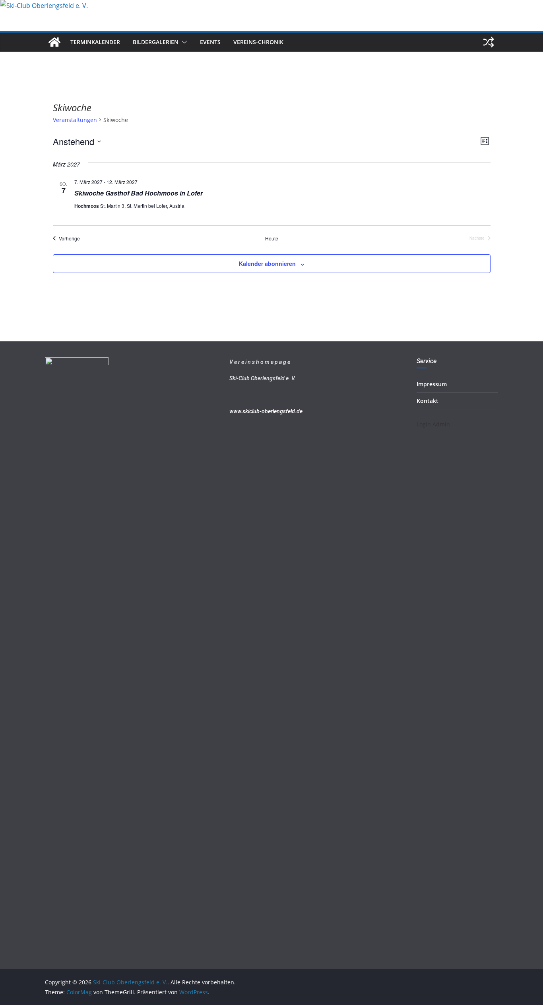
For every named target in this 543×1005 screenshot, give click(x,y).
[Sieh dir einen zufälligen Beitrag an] (488, 42)
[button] (182, 42)
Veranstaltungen (75, 120)
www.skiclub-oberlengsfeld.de (266, 411)
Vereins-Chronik (258, 42)
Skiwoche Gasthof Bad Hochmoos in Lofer (138, 193)
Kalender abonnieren (267, 263)
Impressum (432, 384)
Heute (271, 238)
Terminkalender (95, 42)
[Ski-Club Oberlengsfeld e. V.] (44, 5)
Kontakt (427, 401)
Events (210, 42)
